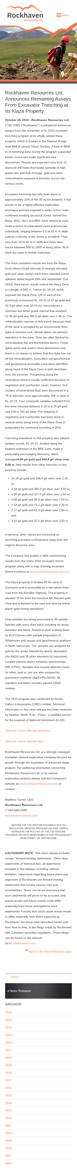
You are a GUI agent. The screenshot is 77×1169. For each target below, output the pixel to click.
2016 (8, 1087)
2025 (8, 1020)
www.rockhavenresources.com (49, 571)
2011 (8, 1125)
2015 (8, 1095)
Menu (65, 15)
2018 (8, 1072)
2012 (8, 1118)
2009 (8, 1140)
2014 (8, 1103)
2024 (8, 1027)
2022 (8, 1042)
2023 (8, 1035)
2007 (8, 1155)
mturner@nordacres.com (21, 815)
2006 (8, 1163)
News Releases (20, 991)
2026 (8, 1012)
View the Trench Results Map (24, 741)
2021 (8, 1050)
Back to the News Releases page (50, 951)
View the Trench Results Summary (27, 730)
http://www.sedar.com (21, 943)
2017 (8, 1080)
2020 (8, 1057)
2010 (8, 1133)
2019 (8, 1065)
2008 (8, 1148)
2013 (8, 1110)
